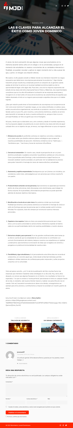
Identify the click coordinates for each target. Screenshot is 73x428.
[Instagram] (62, 6)
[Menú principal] (56, 6)
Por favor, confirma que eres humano (17, 416)
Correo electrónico (32, 399)
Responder (23, 363)
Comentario (9, 382)
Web (49, 399)
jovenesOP (21, 352)
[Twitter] (68, 6)
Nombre (8, 399)
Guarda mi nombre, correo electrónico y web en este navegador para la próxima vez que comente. (34, 407)
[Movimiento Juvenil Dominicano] (13, 6)
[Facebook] (65, 6)
